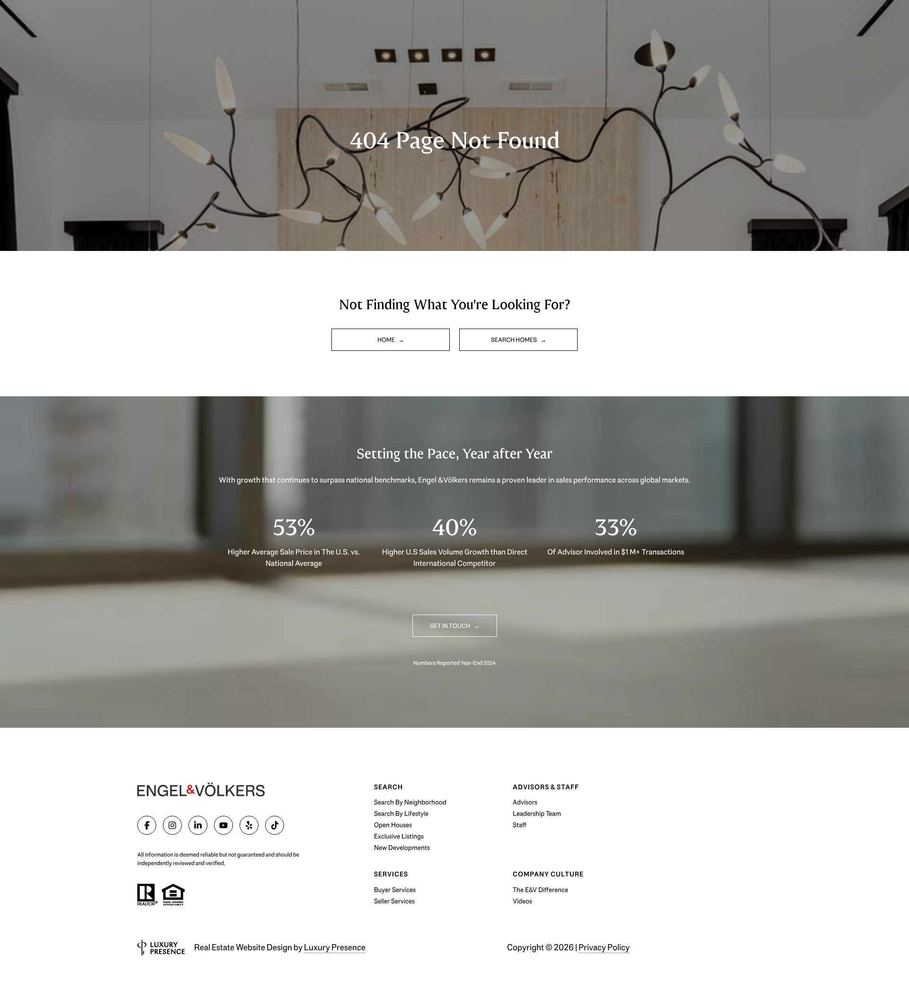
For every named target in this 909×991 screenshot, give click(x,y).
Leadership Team (537, 813)
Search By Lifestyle (401, 813)
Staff (519, 825)
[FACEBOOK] (146, 825)
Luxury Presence (334, 947)
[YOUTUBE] (223, 825)
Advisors (525, 802)
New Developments (402, 847)
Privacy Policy (604, 947)
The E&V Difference (540, 889)
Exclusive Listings (399, 836)
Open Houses (393, 825)
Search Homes (514, 340)
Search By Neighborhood (410, 802)
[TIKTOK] (274, 825)
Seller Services (394, 901)
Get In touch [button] (450, 626)
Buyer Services (395, 889)
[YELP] (249, 825)
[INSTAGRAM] (172, 825)
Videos (522, 901)
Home (386, 340)
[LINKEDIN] (197, 825)
